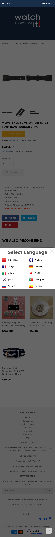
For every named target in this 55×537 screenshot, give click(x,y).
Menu (8, 3)
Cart (48, 3)
